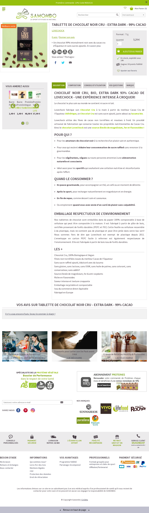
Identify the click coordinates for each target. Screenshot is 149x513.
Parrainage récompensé (70, 465)
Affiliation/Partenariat (98, 467)
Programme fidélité (68, 462)
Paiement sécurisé (32, 441)
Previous (13, 106)
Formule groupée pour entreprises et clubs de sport (102, 463)
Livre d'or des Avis (38, 465)
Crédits (85, 499)
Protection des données (40, 474)
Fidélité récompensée (95, 441)
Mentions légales (37, 468)
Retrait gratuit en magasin (117, 442)
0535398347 (138, 443)
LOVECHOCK (58, 30)
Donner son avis (67, 37)
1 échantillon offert (74, 441)
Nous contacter (6, 468)
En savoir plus (94, 45)
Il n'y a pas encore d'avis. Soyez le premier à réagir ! (30, 313)
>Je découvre (74, 357)
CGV (31, 471)
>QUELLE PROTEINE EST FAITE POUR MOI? (24, 357)
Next (37, 106)
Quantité (120, 39)
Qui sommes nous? (38, 462)
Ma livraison (5, 462)
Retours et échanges (9, 465)
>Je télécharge (124, 357)
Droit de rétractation (39, 477)
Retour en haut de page (74, 509)
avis (54, 37)
